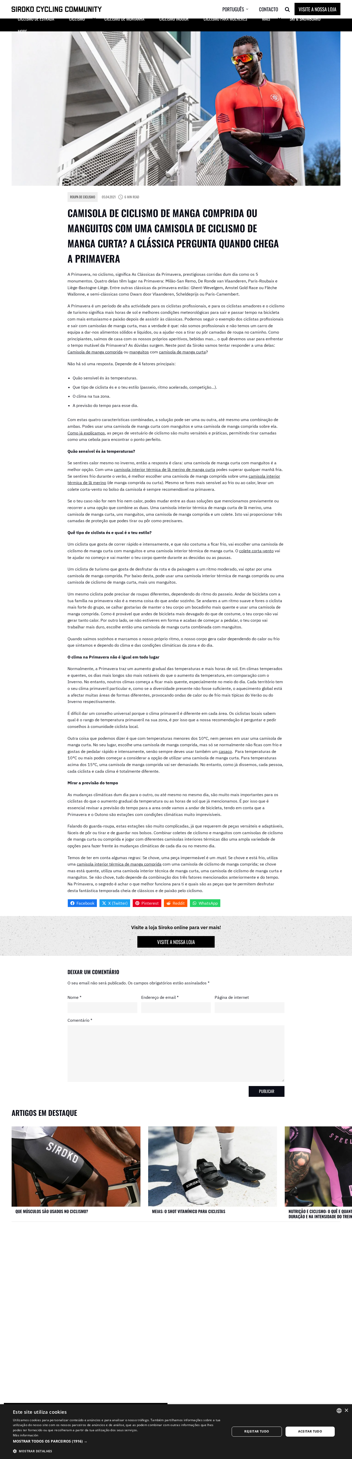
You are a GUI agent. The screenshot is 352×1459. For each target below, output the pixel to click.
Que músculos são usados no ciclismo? (51, 1211)
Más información (25, 1435)
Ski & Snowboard (305, 18)
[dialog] (176, 1431)
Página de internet (232, 997)
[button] (239, 9)
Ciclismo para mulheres (225, 18)
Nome (74, 997)
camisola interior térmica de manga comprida (119, 864)
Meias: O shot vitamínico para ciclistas (188, 1211)
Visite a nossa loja (317, 9)
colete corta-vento (256, 550)
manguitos (139, 351)
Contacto (268, 9)
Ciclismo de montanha (124, 18)
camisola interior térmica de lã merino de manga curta (164, 469)
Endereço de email (160, 997)
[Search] (287, 9)
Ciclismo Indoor (174, 18)
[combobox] (339, 1410)
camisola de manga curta (182, 351)
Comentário (80, 1020)
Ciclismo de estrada (36, 18)
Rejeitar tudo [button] (256, 1431)
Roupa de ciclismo (82, 196)
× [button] (346, 1410)
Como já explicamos (86, 432)
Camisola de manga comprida (95, 351)
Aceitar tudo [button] (310, 1431)
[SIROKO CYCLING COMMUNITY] (57, 9)
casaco (225, 751)
